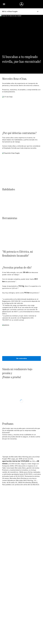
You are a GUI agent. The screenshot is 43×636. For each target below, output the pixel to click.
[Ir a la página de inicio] (21, 4)
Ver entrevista (21, 358)
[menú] (4, 4)
